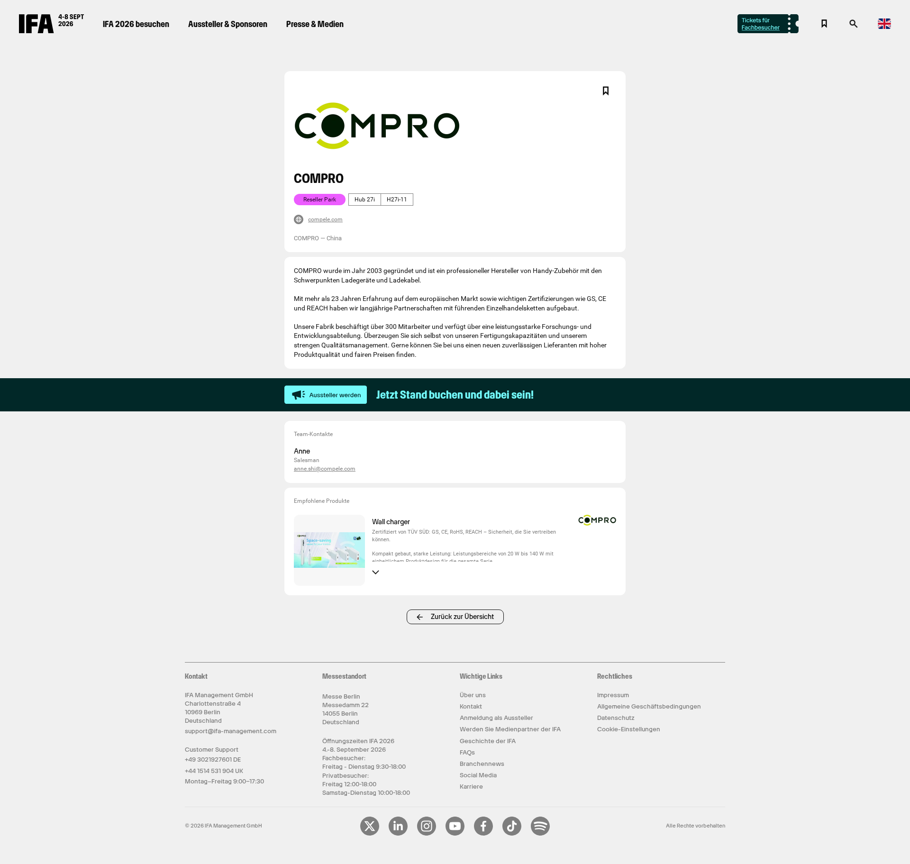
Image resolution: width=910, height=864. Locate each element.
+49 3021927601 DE (213, 759)
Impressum (613, 695)
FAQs (467, 752)
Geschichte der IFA (488, 741)
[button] (853, 26)
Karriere (471, 786)
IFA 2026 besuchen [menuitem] (136, 24)
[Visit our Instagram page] (426, 833)
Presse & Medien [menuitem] (315, 24)
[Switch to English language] (884, 27)
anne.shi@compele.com (324, 468)
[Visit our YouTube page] (455, 833)
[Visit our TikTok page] (511, 833)
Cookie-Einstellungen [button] (628, 729)
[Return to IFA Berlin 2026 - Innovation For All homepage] (51, 31)
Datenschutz (616, 717)
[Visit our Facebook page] (483, 833)
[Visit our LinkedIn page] (398, 833)
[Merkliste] (824, 23)
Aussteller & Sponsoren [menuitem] (227, 24)
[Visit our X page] (369, 833)
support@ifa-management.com (230, 731)
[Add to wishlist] (605, 91)
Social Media (478, 775)
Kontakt (471, 706)
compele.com (325, 219)
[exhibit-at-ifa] (325, 394)
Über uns (473, 695)
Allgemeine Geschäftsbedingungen (649, 706)
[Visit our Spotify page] (540, 833)
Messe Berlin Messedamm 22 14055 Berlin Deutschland (345, 709)
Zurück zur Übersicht (462, 616)
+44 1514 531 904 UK (214, 770)
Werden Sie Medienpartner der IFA (510, 729)
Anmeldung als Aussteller (496, 717)
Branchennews (482, 763)
